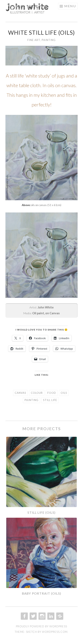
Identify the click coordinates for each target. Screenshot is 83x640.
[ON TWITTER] (33, 616)
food (51, 392)
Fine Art (33, 40)
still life (50, 400)
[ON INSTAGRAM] (42, 616)
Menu (70, 6)
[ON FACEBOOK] (24, 616)
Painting (49, 40)
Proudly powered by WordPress (41, 626)
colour (37, 392)
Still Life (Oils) (41, 512)
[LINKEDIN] (50, 616)
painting (31, 400)
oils (64, 392)
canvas (20, 392)
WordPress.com (54, 631)
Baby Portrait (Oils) (41, 593)
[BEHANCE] (59, 616)
